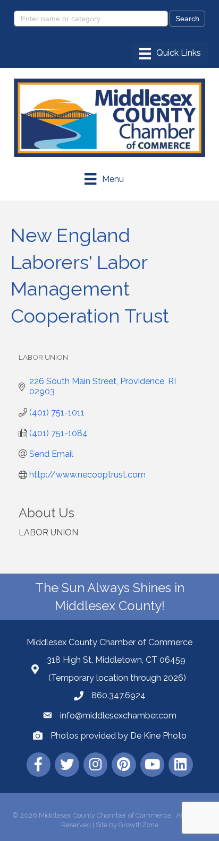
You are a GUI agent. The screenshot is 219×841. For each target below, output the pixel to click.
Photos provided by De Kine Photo (118, 736)
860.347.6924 (118, 695)
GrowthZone (138, 825)
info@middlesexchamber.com (118, 715)
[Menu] (170, 53)
